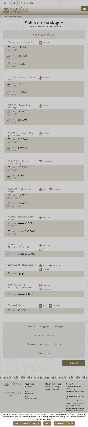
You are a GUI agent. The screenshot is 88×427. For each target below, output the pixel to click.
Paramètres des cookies (64, 423)
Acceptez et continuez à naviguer (27, 423)
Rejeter (47, 423)
